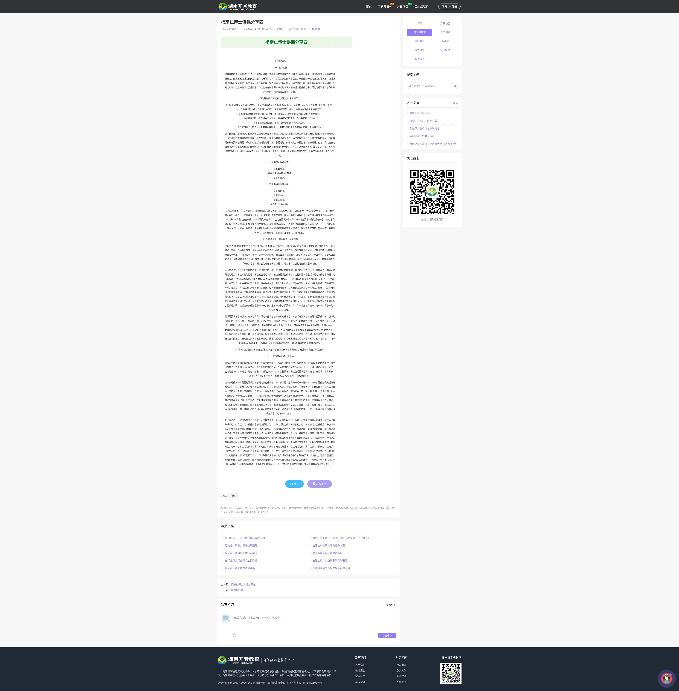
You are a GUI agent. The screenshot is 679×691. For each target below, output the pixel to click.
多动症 (445, 40)
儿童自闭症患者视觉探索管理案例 (331, 568)
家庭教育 (420, 40)
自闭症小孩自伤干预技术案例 (241, 553)
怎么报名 (401, 664)
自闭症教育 (421, 6)
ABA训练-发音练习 (419, 113)
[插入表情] (234, 635)
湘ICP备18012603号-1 (309, 682)
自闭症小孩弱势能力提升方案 (329, 545)
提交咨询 (387, 635)
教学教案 (420, 58)
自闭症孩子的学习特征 (421, 136)
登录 (444, 6)
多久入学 (401, 670)
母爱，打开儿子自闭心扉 (423, 120)
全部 (419, 23)
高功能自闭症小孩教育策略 (327, 553)
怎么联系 (401, 676)
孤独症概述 (237, 590)
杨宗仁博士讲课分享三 (243, 584)
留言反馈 (360, 676)
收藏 (317, 28)
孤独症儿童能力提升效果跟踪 (241, 545)
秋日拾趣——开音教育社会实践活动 (245, 537)
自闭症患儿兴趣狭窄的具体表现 (330, 560)
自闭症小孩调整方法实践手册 (241, 568)
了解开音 (383, 6)
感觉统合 (445, 49)
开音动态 (402, 6)
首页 (369, 6)
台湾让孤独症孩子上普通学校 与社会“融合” (433, 143)
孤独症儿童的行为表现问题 (424, 128)
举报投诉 (360, 681)
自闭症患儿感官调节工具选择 (241, 560)
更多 (455, 103)
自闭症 (233, 495)
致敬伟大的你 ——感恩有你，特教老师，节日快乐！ (341, 537)
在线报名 (321, 484)
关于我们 (360, 664)
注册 (454, 6)
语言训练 (445, 32)
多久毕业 (401, 681)
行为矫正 (420, 49)
